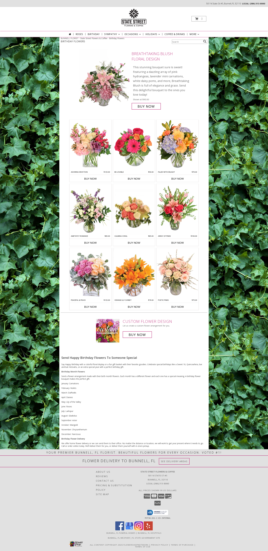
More (193, 34)
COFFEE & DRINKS (175, 34)
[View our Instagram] (138, 529)
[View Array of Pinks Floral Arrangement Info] (177, 209)
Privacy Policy (159, 545)
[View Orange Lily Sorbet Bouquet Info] (134, 273)
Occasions (131, 34)
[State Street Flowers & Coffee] (133, 18)
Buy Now (146, 106)
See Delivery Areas (174, 461)
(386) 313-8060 (257, 3)
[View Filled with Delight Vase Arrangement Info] (177, 145)
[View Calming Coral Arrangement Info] (134, 209)
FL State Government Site (146, 538)
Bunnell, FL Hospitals (149, 533)
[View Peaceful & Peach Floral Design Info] (90, 273)
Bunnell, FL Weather (119, 538)
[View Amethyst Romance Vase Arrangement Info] (90, 209)
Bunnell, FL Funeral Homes (121, 533)
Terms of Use (142, 546)
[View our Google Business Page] (129, 529)
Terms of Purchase (182, 545)
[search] (204, 41)
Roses (79, 34)
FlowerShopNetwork (136, 545)
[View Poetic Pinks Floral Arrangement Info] (177, 273)
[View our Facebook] (119, 529)
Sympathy (110, 34)
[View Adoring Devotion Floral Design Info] (90, 145)
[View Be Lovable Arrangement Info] (134, 145)
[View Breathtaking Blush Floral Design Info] (104, 80)
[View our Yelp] (148, 529)
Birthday (94, 34)
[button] (199, 18)
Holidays (151, 34)
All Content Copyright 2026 (106, 545)
